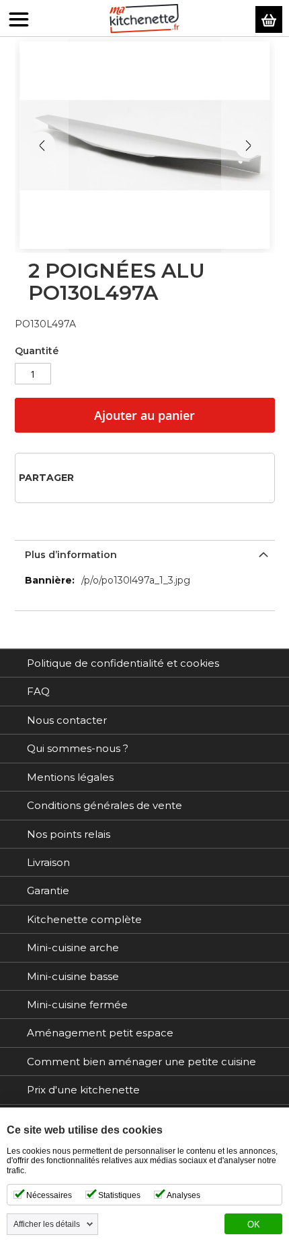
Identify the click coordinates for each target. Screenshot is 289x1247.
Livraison (48, 862)
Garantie (48, 890)
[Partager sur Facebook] (88, 477)
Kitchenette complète (84, 919)
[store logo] (144, 19)
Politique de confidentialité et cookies (123, 663)
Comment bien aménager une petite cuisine (141, 1061)
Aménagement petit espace (100, 1032)
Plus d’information (71, 555)
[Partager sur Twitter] (110, 477)
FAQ (38, 691)
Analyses (183, 1195)
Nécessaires (49, 1195)
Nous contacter (67, 720)
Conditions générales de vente (104, 805)
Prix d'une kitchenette (83, 1089)
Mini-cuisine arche (73, 947)
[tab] (145, 553)
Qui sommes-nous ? (77, 748)
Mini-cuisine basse (73, 976)
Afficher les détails (46, 1224)
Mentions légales (70, 777)
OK (253, 1225)
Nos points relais (68, 834)
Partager (46, 478)
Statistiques (119, 1195)
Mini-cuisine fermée (77, 1004)
